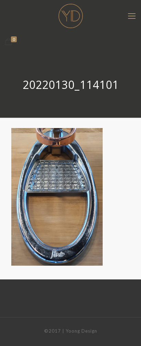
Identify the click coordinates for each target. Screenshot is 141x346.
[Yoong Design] (70, 15)
